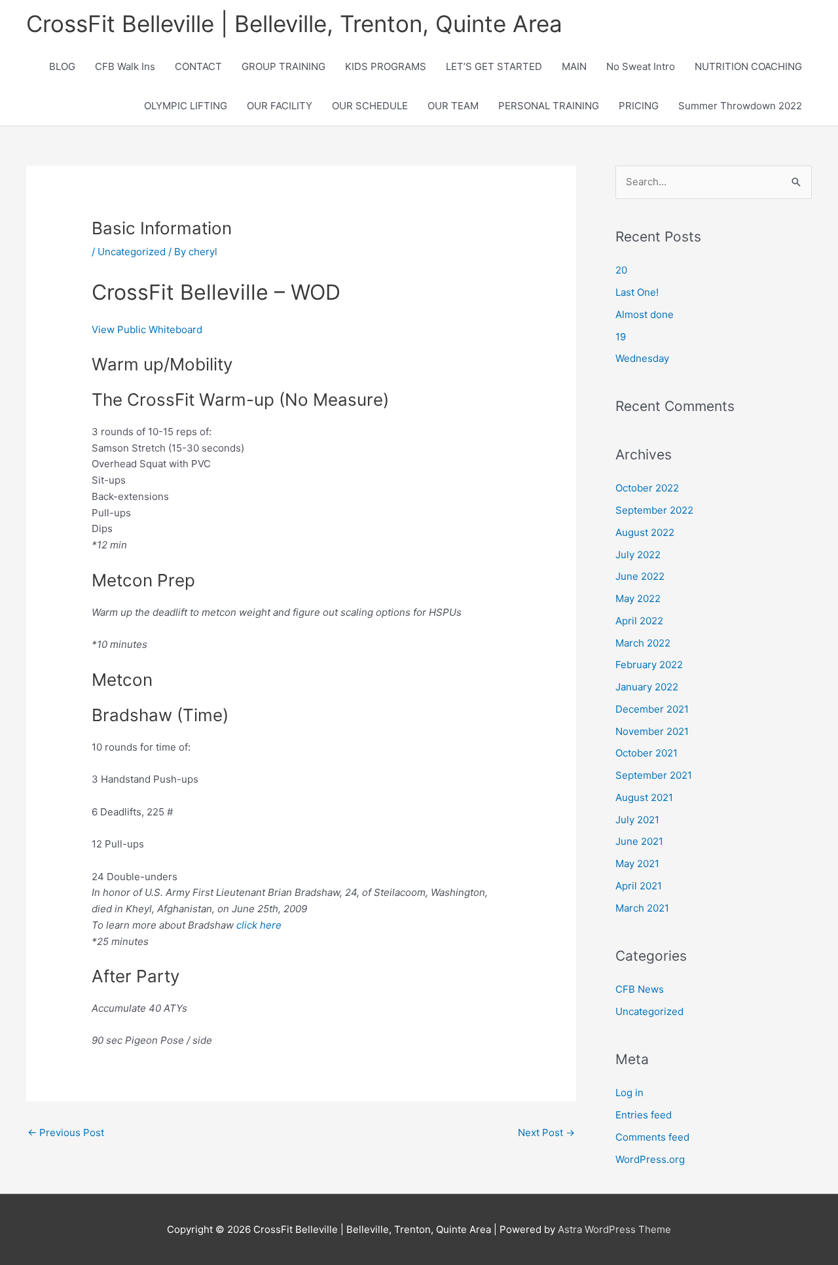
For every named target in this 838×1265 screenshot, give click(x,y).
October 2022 (647, 488)
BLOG (62, 66)
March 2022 (642, 643)
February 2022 (649, 664)
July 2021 (637, 819)
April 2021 (638, 886)
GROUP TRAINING (283, 66)
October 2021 (646, 753)
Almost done (644, 314)
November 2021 (652, 731)
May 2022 (638, 598)
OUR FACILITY (279, 105)
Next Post (546, 1132)
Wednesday (642, 358)
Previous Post (65, 1132)
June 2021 (639, 841)
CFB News (639, 989)
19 (620, 336)
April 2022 (639, 621)
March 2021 (642, 908)
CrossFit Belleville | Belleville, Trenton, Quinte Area (294, 23)
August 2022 (644, 532)
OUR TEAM (453, 105)
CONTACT (198, 66)
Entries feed (643, 1115)
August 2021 (644, 797)
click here (259, 925)
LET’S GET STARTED (494, 66)
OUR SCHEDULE (370, 105)
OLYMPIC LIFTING (185, 105)
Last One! (637, 292)
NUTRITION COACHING (748, 66)
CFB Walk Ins (125, 66)
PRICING (639, 105)
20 (621, 270)
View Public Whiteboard (147, 329)
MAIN (574, 66)
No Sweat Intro (640, 66)
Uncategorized (132, 251)
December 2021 (652, 709)
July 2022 (638, 554)
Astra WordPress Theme (614, 1229)
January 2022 (646, 687)
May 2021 (637, 863)
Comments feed (652, 1137)
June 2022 (640, 576)
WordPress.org (650, 1159)
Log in (629, 1092)
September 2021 (653, 775)
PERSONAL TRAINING (548, 105)
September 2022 (654, 510)
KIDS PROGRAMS (385, 66)
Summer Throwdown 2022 (740, 105)
